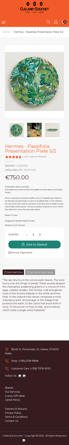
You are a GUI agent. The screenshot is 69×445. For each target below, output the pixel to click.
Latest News (12, 399)
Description (14, 272)
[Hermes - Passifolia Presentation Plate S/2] (16, 130)
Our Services (12, 391)
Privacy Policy (13, 412)
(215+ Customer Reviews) (35, 156)
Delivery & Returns (41, 272)
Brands (9, 387)
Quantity (13, 234)
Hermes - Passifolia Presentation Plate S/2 (38, 31)
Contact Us (11, 420)
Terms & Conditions (16, 416)
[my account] (56, 22)
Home (6, 31)
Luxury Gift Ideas (15, 395)
